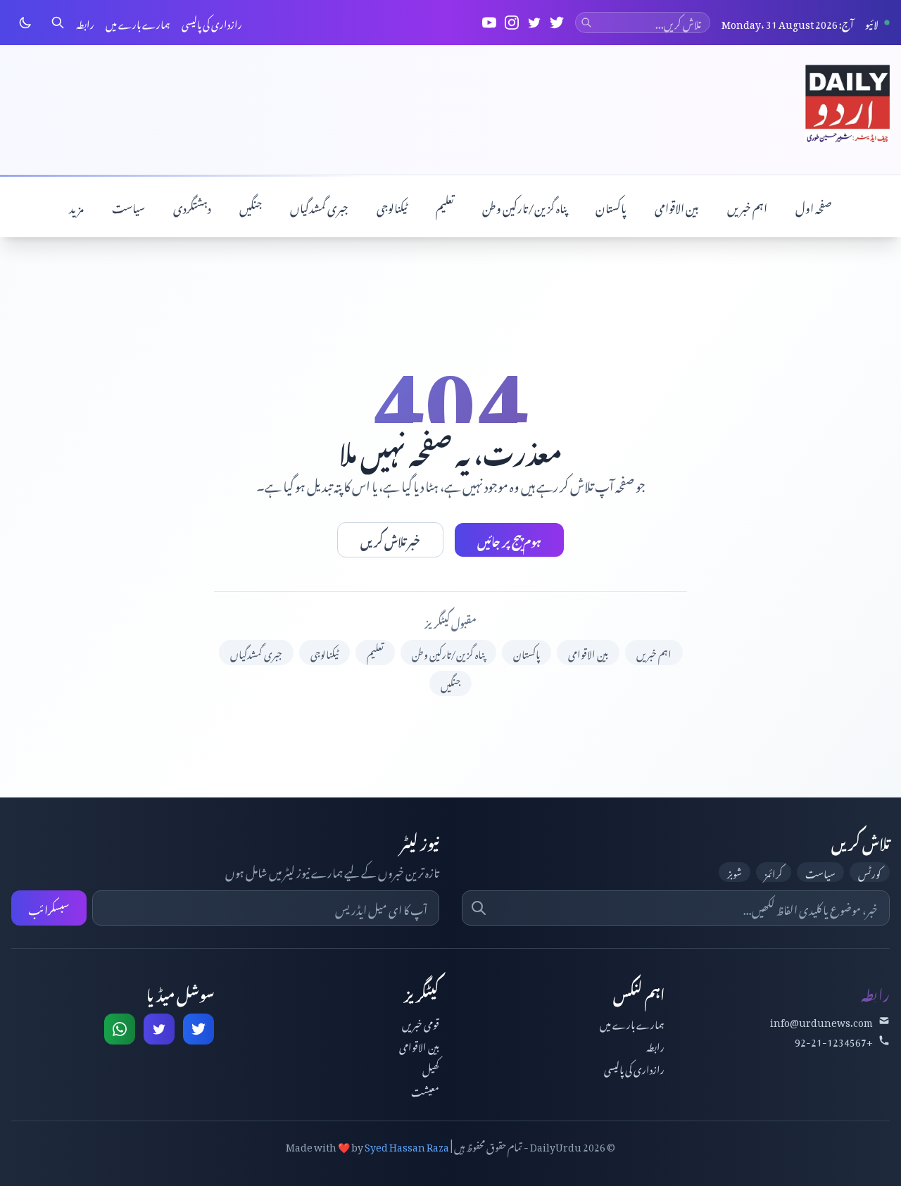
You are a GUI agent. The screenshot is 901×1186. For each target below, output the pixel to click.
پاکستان (611, 206)
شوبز (734, 872)
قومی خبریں (420, 1022)
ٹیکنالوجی (392, 206)
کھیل (430, 1067)
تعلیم (445, 206)
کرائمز (773, 872)
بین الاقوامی (677, 206)
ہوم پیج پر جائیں (509, 540)
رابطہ (85, 22)
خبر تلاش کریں (390, 540)
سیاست (128, 206)
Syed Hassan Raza (407, 1145)
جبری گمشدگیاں (319, 206)
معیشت (425, 1090)
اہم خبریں (747, 206)
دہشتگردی (192, 206)
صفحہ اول (813, 206)
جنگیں (250, 206)
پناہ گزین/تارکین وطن (524, 206)
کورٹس (869, 872)
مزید (76, 206)
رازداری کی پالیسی (212, 22)
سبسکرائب (49, 908)
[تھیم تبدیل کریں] (25, 22)
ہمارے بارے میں (138, 22)
